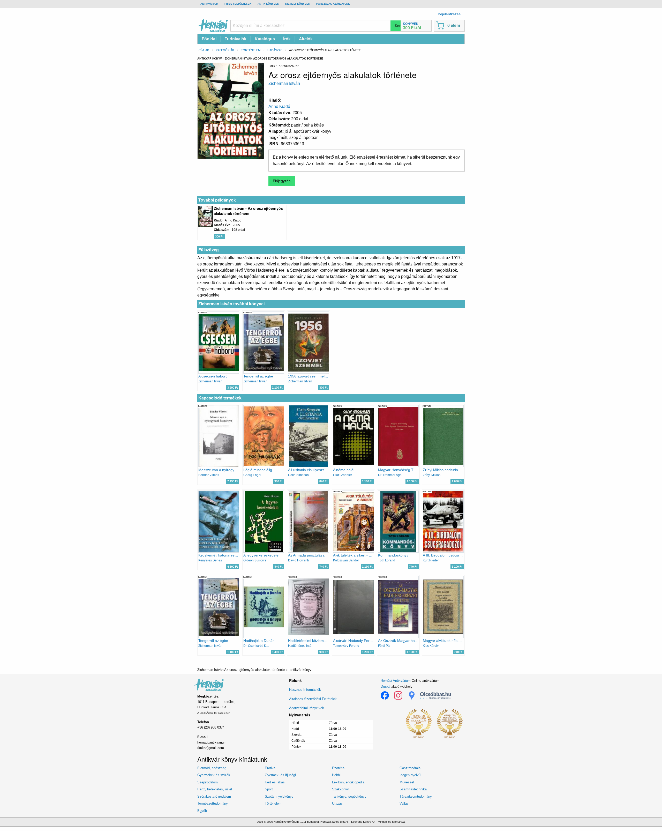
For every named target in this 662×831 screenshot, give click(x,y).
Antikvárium (209, 3)
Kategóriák (225, 50)
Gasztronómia (410, 768)
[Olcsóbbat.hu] (435, 695)
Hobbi (336, 775)
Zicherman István (284, 83)
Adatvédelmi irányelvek (306, 708)
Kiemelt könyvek (297, 3)
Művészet (407, 782)
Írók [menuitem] (287, 39)
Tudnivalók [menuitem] (235, 39)
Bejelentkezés (449, 14)
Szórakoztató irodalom (214, 796)
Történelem (250, 50)
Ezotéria (338, 768)
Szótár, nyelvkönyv (279, 796)
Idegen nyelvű (410, 775)
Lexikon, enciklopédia (348, 782)
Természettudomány (212, 803)
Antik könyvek (268, 3)
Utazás (337, 803)
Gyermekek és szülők (213, 775)
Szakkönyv (340, 789)
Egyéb (202, 811)
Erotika (270, 768)
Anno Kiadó (279, 106)
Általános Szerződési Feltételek (313, 699)
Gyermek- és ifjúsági (280, 775)
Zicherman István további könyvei (231, 304)
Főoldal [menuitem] (209, 39)
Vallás (404, 803)
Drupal (385, 686)
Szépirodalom (207, 782)
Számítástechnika (413, 789)
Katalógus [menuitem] (265, 39)
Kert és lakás (275, 782)
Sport (269, 789)
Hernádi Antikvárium (396, 680)
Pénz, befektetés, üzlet (214, 789)
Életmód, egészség (211, 768)
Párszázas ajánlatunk (333, 3)
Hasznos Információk (305, 690)
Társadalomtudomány (416, 796)
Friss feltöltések (237, 3)
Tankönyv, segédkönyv (349, 796)
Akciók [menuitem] (306, 39)
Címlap (204, 50)
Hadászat (274, 50)
